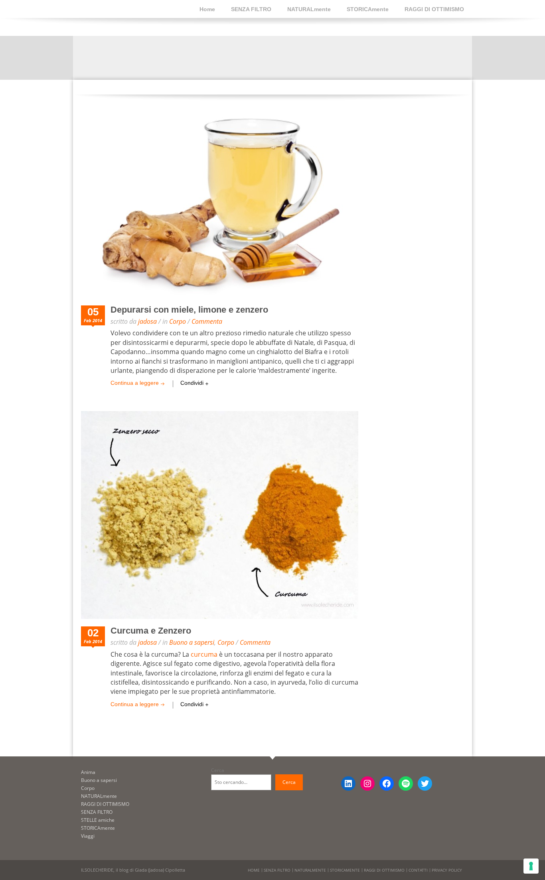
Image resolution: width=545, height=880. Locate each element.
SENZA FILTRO (251, 9)
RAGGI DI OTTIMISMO (434, 9)
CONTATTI (418, 870)
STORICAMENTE (345, 870)
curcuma (204, 654)
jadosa (147, 321)
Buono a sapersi (191, 642)
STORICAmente (368, 9)
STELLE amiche (98, 820)
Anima (88, 772)
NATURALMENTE (310, 870)
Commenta (207, 321)
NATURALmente (309, 9)
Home (207, 9)
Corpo (177, 321)
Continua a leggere (135, 383)
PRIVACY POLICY (447, 870)
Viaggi (88, 836)
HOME (254, 870)
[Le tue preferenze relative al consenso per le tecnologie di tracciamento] (531, 866)
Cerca (217, 770)
